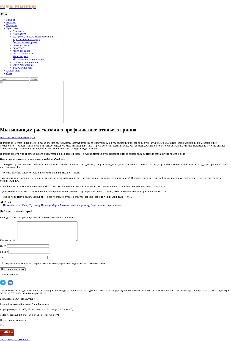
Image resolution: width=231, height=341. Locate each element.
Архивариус (19, 33)
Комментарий (8, 240)
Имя (3, 246)
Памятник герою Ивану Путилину (20, 205)
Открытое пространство (25, 62)
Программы (12, 28)
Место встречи (20, 56)
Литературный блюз (23, 53)
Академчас (18, 31)
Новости (11, 22)
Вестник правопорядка (25, 42)
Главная (10, 19)
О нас (9, 73)
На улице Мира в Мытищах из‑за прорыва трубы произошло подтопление (82, 205)
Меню (4, 14)
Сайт (2, 257)
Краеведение (13, 70)
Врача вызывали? (22, 45)
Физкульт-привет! (22, 67)
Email (4, 251)
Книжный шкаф (21, 50)
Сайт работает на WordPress (15, 339)
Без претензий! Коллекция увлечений (33, 36)
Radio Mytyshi (28, 137)
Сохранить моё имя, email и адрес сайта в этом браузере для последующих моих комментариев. (55, 263)
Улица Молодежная (23, 65)
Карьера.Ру (19, 48)
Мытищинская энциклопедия (28, 59)
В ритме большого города (26, 39)
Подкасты (11, 25)
